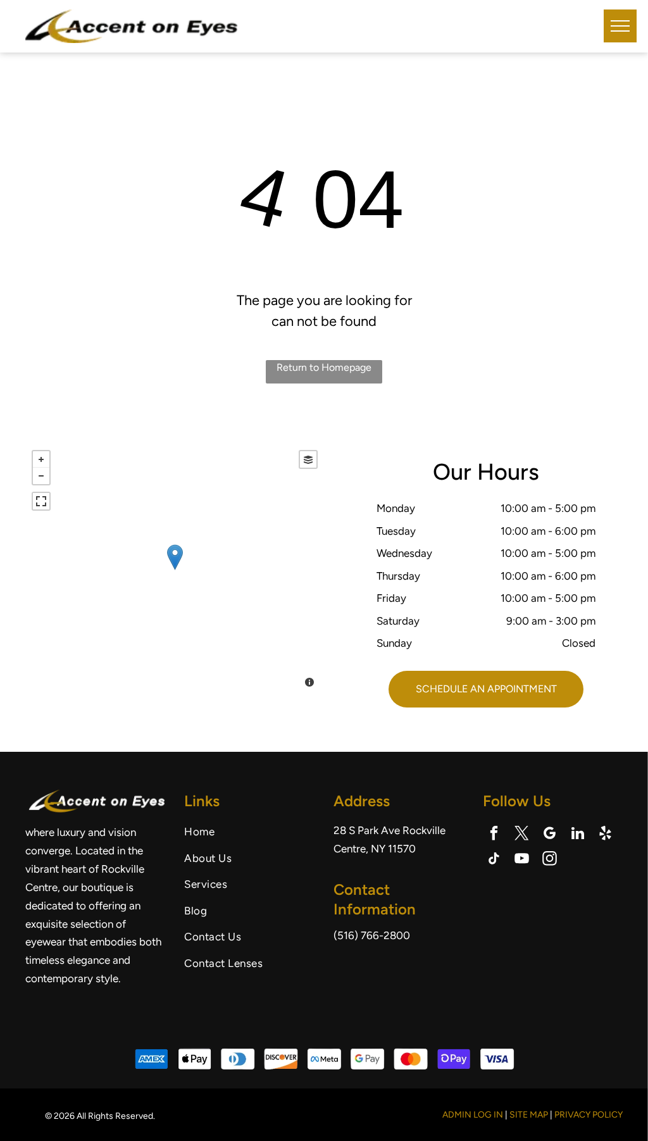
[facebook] (494, 834)
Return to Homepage (324, 367)
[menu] (620, 25)
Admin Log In (472, 1114)
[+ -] (174, 570)
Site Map (528, 1114)
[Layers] (308, 459)
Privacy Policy (588, 1114)
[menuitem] (254, 832)
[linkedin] (577, 834)
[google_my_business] (550, 834)
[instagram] (550, 860)
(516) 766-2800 (371, 935)
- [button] (41, 476)
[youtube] (522, 860)
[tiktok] (494, 860)
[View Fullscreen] (41, 501)
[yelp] (605, 834)
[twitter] (522, 834)
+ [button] (41, 459)
